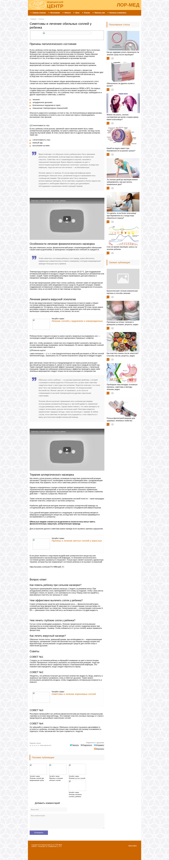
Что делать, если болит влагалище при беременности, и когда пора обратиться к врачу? (121, 215)
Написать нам (100, 12)
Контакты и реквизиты (117, 12)
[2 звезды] (33, 745)
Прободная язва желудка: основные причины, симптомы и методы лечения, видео (122, 387)
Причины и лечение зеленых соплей (56, 779)
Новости (67, 12)
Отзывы (87, 12)
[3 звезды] (35, 745)
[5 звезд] (38, 745)
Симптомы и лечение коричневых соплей (74, 694)
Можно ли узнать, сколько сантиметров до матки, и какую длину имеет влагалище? (122, 117)
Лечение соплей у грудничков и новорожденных (77, 321)
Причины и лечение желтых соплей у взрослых (77, 540)
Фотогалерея (55, 12)
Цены (77, 12)
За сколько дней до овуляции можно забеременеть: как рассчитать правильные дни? (122, 182)
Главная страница (39, 12)
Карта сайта (133, 845)
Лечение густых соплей (77, 778)
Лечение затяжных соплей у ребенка (75, 795)
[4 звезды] (36, 745)
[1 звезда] (31, 745)
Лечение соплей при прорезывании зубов (37, 779)
